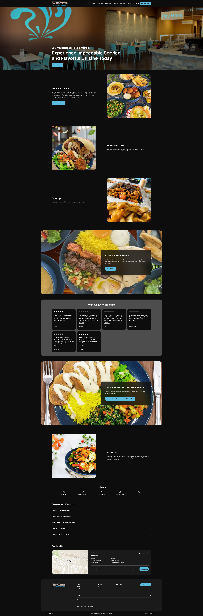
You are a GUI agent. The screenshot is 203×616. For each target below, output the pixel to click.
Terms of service (81, 606)
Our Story (108, 3)
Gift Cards (119, 586)
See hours (134, 569)
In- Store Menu (81, 589)
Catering (100, 3)
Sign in (137, 3)
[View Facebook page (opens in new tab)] (50, 614)
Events (116, 3)
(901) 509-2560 (115, 561)
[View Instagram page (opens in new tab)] (53, 614)
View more (81, 322)
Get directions (143, 554)
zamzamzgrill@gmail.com (117, 562)
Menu (93, 3)
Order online (144, 569)
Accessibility (91, 606)
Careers (122, 3)
